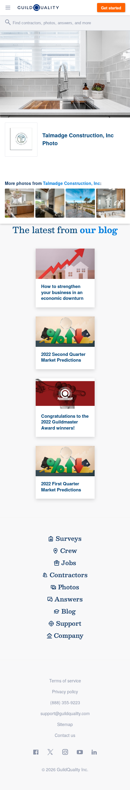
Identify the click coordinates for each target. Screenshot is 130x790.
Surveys (69, 538)
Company (68, 635)
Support (68, 623)
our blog (99, 230)
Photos (68, 587)
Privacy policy (65, 691)
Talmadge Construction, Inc (71, 183)
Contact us (65, 735)
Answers (68, 599)
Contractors (69, 575)
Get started (111, 8)
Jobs (68, 562)
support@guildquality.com (65, 713)
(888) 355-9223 (65, 702)
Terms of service (65, 681)
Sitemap (65, 724)
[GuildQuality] (38, 7)
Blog (68, 611)
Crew (68, 550)
